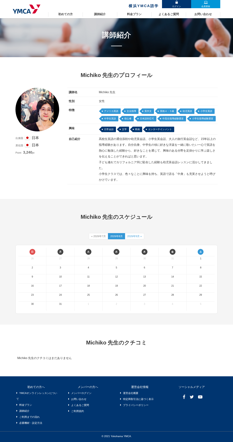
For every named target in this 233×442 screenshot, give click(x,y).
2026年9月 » (134, 236)
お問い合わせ (203, 14)
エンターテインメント (160, 129)
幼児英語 (187, 111)
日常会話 (109, 129)
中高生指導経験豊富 (173, 118)
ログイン (176, 6)
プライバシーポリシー (136, 405)
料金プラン (134, 14)
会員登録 (205, 6)
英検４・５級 (167, 111)
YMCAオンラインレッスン (28, 9)
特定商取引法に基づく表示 (138, 399)
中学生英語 (110, 118)
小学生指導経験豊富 (202, 118)
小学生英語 (206, 111)
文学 (124, 129)
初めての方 (65, 14)
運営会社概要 (130, 393)
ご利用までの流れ (29, 416)
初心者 (127, 118)
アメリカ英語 (111, 111)
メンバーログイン (81, 393)
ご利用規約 (77, 411)
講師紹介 (100, 14)
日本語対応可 (147, 118)
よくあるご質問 (169, 14)
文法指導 (131, 111)
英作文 (148, 111)
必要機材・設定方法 (30, 422)
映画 (137, 129)
